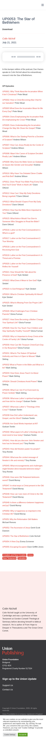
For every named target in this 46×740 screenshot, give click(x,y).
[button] (34, 42)
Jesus (30, 555)
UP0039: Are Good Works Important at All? (20, 424)
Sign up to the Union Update (19, 678)
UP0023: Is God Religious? (13, 289)
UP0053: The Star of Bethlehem (15, 536)
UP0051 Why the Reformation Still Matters (20, 519)
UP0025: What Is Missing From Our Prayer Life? (22, 303)
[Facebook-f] (11, 697)
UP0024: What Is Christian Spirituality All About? (22, 294)
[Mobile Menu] (42, 5)
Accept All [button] (22, 735)
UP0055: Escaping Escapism (14, 547)
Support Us (7, 685)
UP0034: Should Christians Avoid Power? (19, 381)
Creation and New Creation (14, 555)
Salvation (22, 558)
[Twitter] (5, 697)
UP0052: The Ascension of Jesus (16, 528)
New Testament (9, 558)
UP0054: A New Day (11, 542)
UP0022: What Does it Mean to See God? (19, 280)
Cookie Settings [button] (9, 735)
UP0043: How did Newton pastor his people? (21, 449)
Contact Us (7, 689)
